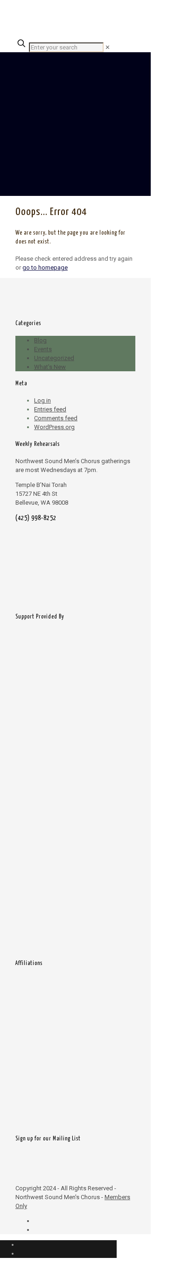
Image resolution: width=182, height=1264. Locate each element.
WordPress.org (54, 427)
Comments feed (55, 418)
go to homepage (45, 267)
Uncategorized (54, 357)
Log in (42, 400)
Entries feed (50, 409)
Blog (40, 340)
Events (43, 349)
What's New (50, 366)
